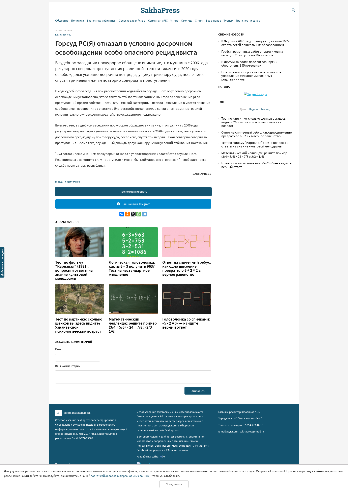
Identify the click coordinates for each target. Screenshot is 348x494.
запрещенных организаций (171, 441)
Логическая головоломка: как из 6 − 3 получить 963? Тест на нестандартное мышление (132, 268)
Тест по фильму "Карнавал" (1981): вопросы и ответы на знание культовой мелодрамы (74, 270)
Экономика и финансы (101, 20)
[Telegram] (144, 214)
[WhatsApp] (138, 214)
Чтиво (174, 20)
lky (163, 456)
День (243, 109)
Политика (77, 20)
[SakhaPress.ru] (2, 263)
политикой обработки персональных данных (120, 476)
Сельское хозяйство (132, 20)
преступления (72, 181)
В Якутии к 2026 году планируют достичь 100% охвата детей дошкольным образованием (255, 43)
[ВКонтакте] (121, 214)
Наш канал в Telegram (135, 204)
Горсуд (58, 181)
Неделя (254, 109)
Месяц (265, 109)
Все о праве (213, 20)
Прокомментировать (133, 191)
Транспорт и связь (248, 20)
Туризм (228, 20)
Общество (61, 20)
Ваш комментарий (68, 366)
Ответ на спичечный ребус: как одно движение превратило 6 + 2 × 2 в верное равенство (186, 268)
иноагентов (144, 441)
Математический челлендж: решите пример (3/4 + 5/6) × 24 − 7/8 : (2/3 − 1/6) (133, 325)
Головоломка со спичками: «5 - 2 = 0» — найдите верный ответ (186, 323)
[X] (133, 214)
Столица (186, 20)
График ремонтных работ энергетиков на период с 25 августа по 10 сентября (252, 53)
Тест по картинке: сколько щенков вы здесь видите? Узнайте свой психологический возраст (78, 325)
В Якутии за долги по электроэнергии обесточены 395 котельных (249, 64)
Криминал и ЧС (158, 20)
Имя (58, 349)
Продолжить (174, 484)
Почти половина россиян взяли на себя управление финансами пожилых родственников (251, 75)
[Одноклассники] (127, 214)
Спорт (199, 20)
